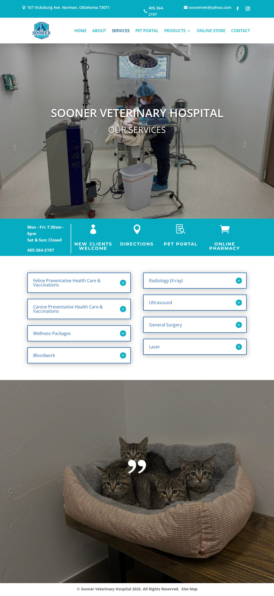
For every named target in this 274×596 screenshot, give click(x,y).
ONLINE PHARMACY (224, 246)
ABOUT (99, 30)
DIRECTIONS (137, 244)
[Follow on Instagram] (247, 8)
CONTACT (240, 30)
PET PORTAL (146, 30)
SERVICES (121, 30)
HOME (80, 30)
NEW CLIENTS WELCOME (93, 246)
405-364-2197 (40, 250)
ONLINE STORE (211, 30)
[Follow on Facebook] (237, 8)
